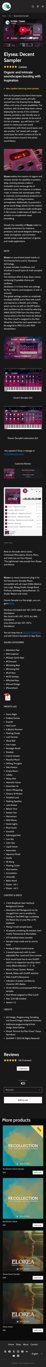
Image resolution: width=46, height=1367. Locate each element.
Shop (18, 1344)
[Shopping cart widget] (38, 6)
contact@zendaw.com (14, 454)
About (25, 1344)
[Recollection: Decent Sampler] (23, 1145)
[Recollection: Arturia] (23, 1198)
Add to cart (23, 1100)
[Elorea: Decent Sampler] (23, 1251)
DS (10, 16)
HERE (11, 603)
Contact (34, 1344)
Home (4, 16)
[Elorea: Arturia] (23, 1303)
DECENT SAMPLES (31, 632)
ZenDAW (6, 542)
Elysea (11, 542)
